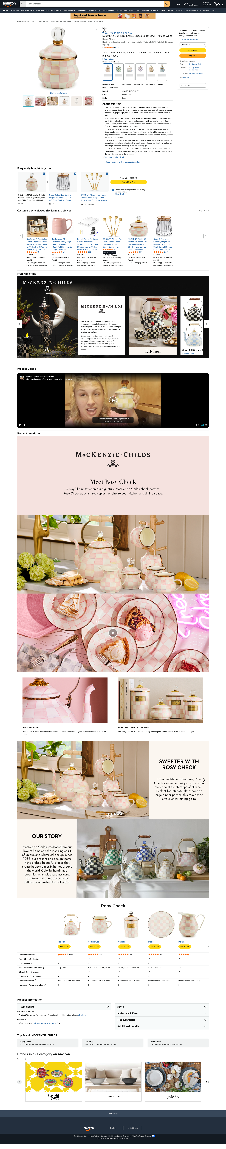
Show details (120, 194)
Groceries (82, 10)
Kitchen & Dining (37, 22)
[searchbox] (95, 3)
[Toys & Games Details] (197, 10)
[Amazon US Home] (89, 1129)
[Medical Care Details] (33, 10)
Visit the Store (188, 354)
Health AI (15, 10)
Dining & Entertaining (52, 22)
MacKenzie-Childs (195, 64)
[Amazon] (9, 4)
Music (163, 10)
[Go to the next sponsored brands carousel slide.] (206, 1082)
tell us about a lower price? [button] (45, 1023)
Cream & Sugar (86, 22)
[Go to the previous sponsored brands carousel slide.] (19, 1082)
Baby (214, 10)
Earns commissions (47, 376)
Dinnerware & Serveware (70, 22)
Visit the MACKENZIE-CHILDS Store (117, 33)
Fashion (145, 10)
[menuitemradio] (202, 425)
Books (119, 10)
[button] (6, 10)
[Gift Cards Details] (133, 10)
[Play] (19, 425)
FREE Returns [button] (108, 59)
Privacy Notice (94, 1136)
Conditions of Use (80, 1136)
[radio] (28, 101)
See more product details (114, 157)
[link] (63, 182)
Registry (154, 10)
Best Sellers (56, 10)
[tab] (105, 814)
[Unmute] (206, 425)
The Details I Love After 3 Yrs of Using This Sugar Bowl (49, 379)
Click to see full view (58, 93)
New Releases (70, 10)
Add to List (185, 85)
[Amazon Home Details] (181, 10)
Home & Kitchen (23, 22)
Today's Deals (108, 10)
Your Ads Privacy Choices (141, 1136)
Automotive (204, 10)
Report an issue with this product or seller (123, 162)
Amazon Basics (42, 10)
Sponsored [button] (20, 1059)
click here (82, 1015)
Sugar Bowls (98, 22)
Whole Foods (94, 10)
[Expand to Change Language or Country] (120, 1128)
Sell (137, 10)
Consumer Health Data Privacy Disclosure (116, 1136)
